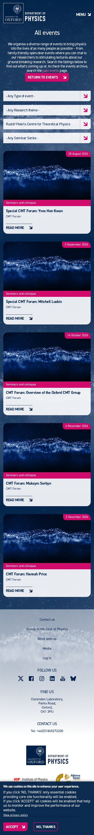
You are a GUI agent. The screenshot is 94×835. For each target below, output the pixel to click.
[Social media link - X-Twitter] (20, 678)
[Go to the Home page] (58, 755)
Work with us (47, 639)
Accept (12, 826)
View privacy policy (15, 815)
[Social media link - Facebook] (31, 678)
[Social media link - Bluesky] (73, 678)
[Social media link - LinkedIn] (52, 678)
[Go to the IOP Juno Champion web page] (31, 781)
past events (50, 70)
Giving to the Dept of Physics (47, 629)
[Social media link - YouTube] (62, 678)
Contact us (47, 619)
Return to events (43, 77)
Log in (47, 658)
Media (47, 648)
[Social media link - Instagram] (41, 678)
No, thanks (45, 826)
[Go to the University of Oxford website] (36, 755)
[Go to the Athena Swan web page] (68, 780)
